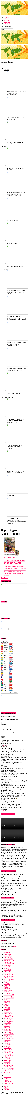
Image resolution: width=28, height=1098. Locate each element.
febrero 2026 (8, 956)
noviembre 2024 (9, 976)
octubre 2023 (8, 996)
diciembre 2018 (8, 1063)
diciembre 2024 (8, 974)
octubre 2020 (8, 1037)
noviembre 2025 (9, 960)
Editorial (6, 70)
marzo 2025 (7, 970)
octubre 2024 (8, 977)
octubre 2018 (8, 1066)
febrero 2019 (7, 1060)
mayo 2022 (7, 1009)
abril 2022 (7, 1010)
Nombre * (4, 724)
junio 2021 (7, 1026)
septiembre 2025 (9, 963)
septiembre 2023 (9, 998)
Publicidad (7, 23)
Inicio (5, 68)
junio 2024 (7, 984)
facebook (6, 17)
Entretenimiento (8, 397)
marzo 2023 (7, 1007)
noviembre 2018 (9, 1065)
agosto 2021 (7, 1023)
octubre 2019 (8, 1054)
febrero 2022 (8, 1013)
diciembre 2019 (8, 1052)
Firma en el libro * (6, 729)
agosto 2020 (7, 1040)
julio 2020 (7, 1041)
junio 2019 (7, 1059)
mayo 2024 (7, 985)
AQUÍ (14, 946)
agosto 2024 (7, 981)
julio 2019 (7, 1057)
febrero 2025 (8, 971)
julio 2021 (7, 1024)
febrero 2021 (7, 1032)
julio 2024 (7, 982)
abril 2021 (7, 1029)
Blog (5, 1085)
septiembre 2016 (9, 1070)
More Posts (4, 578)
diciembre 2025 (8, 959)
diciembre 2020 (9, 1034)
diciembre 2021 (8, 1016)
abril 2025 (7, 968)
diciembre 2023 (8, 993)
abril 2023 (7, 1006)
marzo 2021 (7, 1031)
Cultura (6, 1078)
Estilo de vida (8, 1081)
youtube (6, 20)
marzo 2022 (7, 1012)
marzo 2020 (7, 1048)
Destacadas (7, 1077)
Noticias (6, 269)
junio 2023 (7, 1002)
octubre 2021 (8, 1020)
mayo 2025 (7, 967)
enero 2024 (7, 992)
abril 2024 (7, 987)
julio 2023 (7, 1001)
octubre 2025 (8, 962)
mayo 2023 (7, 1004)
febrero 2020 (8, 1049)
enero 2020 (7, 1051)
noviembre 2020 (9, 1035)
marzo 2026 (7, 954)
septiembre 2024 (9, 979)
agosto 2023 (7, 999)
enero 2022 (7, 1015)
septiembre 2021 (9, 1021)
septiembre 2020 (9, 1038)
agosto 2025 (7, 965)
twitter (6, 19)
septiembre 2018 (9, 1068)
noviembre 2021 (9, 1018)
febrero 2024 (8, 990)
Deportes (6, 1080)
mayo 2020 (7, 1045)
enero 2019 (7, 1062)
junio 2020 (7, 1043)
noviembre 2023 (9, 995)
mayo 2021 (7, 1027)
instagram (7, 22)
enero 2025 (7, 973)
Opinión (6, 146)
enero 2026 (7, 957)
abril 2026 (7, 953)
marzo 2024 (7, 988)
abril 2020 (7, 1046)
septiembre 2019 (9, 1055)
